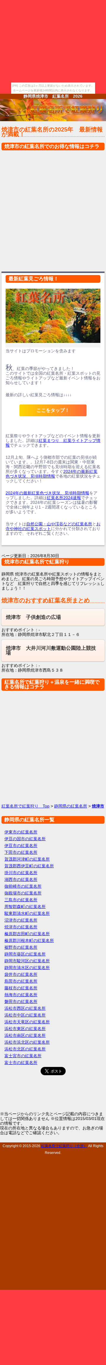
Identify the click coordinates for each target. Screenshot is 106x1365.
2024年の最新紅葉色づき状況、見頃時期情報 (51, 473)
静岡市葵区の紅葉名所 (25, 954)
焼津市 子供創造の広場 (33, 617)
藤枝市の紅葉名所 (20, 988)
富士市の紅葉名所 (20, 1062)
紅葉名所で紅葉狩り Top (25, 806)
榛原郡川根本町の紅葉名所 (29, 940)
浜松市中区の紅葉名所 (25, 1015)
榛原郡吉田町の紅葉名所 (27, 933)
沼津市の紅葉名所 (20, 920)
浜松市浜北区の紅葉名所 (27, 1042)
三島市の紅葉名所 (20, 899)
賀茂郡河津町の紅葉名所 (27, 859)
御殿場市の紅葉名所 (23, 893)
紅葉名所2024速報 (64, 497)
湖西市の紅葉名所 (20, 879)
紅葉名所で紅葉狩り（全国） (64, 1146)
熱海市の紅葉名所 (20, 994)
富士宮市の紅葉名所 (23, 1055)
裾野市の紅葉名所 (20, 947)
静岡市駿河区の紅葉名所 (27, 960)
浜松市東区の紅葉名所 (25, 1028)
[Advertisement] (53, 209)
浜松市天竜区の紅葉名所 (27, 1021)
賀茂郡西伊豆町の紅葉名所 (29, 866)
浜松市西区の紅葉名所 (25, 1008)
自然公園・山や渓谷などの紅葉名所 (59, 524)
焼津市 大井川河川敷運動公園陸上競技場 (51, 650)
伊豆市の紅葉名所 (20, 845)
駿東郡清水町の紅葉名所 (27, 913)
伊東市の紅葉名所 (20, 832)
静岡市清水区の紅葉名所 (27, 967)
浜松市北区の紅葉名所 (25, 1049)
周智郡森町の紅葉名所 (25, 906)
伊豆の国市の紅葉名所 (25, 838)
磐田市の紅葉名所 (20, 1001)
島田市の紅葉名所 (20, 981)
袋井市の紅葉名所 (20, 974)
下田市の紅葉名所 (20, 852)
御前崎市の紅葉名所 (23, 886)
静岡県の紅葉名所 (70, 806)
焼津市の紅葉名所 (20, 927)
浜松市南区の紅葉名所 (25, 1035)
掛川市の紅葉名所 (20, 872)
